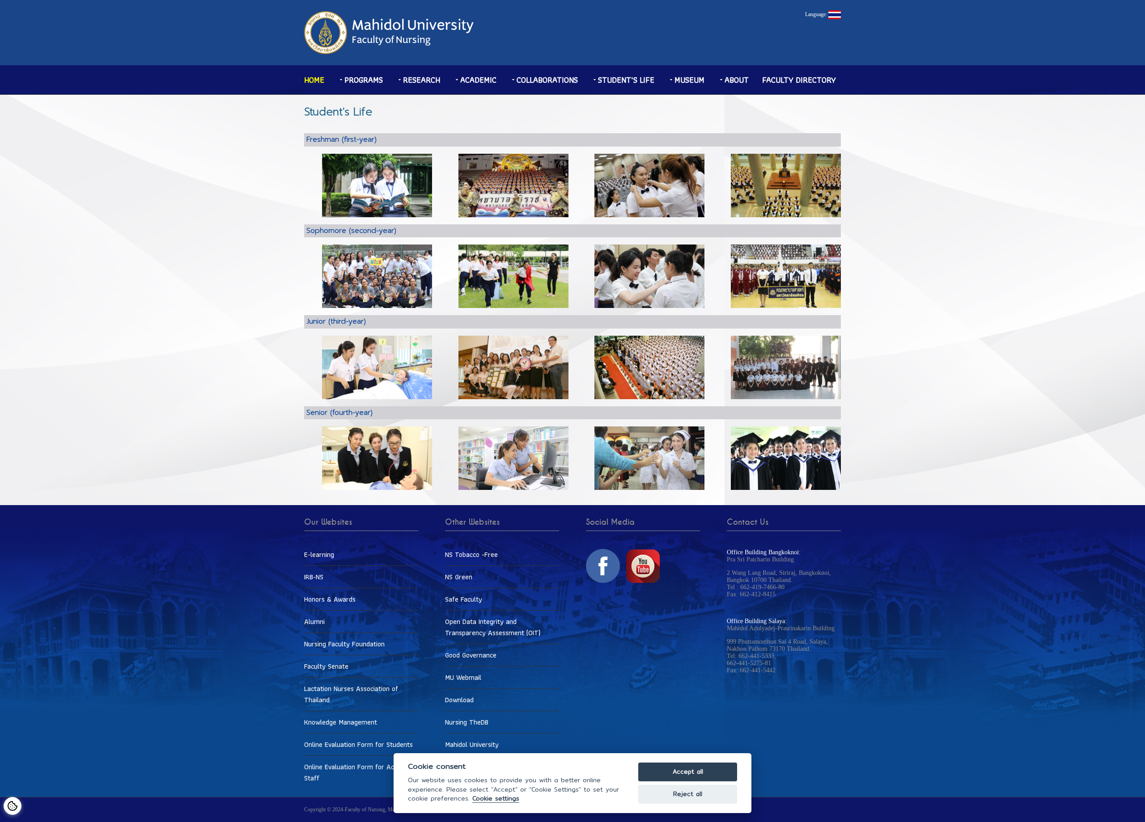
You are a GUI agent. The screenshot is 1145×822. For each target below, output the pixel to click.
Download (459, 699)
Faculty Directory (799, 79)
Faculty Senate (326, 666)
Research (421, 79)
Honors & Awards (330, 599)
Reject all (687, 794)
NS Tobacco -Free (471, 554)
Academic (478, 79)
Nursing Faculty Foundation (344, 643)
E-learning (319, 554)
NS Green (458, 576)
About (737, 79)
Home (314, 79)
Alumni (314, 621)
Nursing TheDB (466, 722)
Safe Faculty (463, 599)
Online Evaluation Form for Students (358, 744)
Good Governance (470, 655)
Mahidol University (472, 744)
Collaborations (547, 79)
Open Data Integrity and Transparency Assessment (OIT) (492, 627)
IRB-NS (313, 576)
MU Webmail (463, 677)
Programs (363, 79)
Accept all (688, 771)
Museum (689, 79)
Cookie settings (495, 798)
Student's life (626, 79)
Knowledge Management (340, 722)
